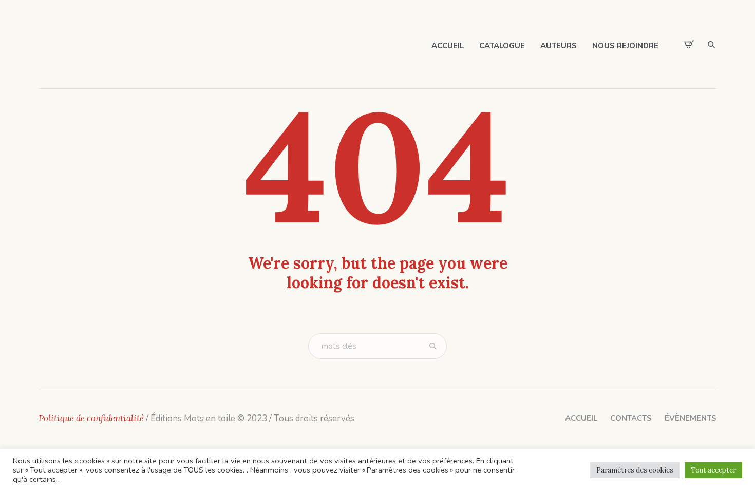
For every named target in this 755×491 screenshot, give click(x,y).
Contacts (631, 418)
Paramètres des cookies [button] (634, 470)
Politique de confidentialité (91, 418)
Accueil (581, 418)
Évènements (690, 418)
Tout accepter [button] (713, 470)
